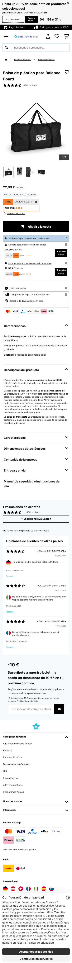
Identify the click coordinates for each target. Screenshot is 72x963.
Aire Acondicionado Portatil (17, 743)
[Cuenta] (48, 36)
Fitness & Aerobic (22, 59)
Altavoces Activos (12, 785)
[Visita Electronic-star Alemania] (5, 888)
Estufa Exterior (10, 778)
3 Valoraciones (30, 85)
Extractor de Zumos (13, 791)
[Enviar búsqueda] (6, 47)
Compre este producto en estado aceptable (29, 263)
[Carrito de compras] (66, 36)
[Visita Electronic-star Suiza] (20, 888)
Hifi (5, 771)
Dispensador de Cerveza (16, 764)
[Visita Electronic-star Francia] (28, 888)
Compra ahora (31, 19)
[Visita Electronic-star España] (43, 888)
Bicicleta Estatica (12, 757)
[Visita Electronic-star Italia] (36, 888)
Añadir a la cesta (39, 226)
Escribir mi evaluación (37, 518)
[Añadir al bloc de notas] (67, 72)
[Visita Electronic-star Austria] (13, 888)
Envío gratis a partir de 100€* (54, 27)
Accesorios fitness (46, 59)
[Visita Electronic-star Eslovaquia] (51, 888)
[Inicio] (9, 59)
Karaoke (7, 750)
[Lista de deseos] (57, 36)
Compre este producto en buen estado (27, 244)
